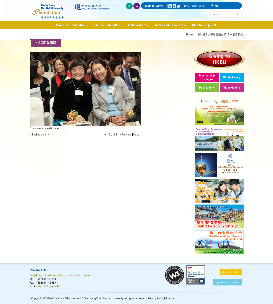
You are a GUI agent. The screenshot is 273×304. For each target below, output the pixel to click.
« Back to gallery (39, 134)
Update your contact (227, 282)
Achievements (138, 25)
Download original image (44, 128)
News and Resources (170, 25)
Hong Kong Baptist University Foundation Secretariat (60, 275)
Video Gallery (231, 87)
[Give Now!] (219, 58)
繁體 (194, 5)
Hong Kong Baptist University (106, 298)
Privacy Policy (156, 298)
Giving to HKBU (230, 272)
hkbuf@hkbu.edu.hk (48, 286)
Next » (137, 134)
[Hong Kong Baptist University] (92, 7)
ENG (186, 5)
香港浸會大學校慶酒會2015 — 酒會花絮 (220, 34)
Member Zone (154, 5)
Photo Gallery (231, 77)
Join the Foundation (106, 25)
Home (189, 34)
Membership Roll (204, 25)
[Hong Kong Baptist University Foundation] (52, 9)
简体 (201, 5)
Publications (207, 87)
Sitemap (170, 298)
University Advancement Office (70, 298)
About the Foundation (70, 25)
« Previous (126, 134)
